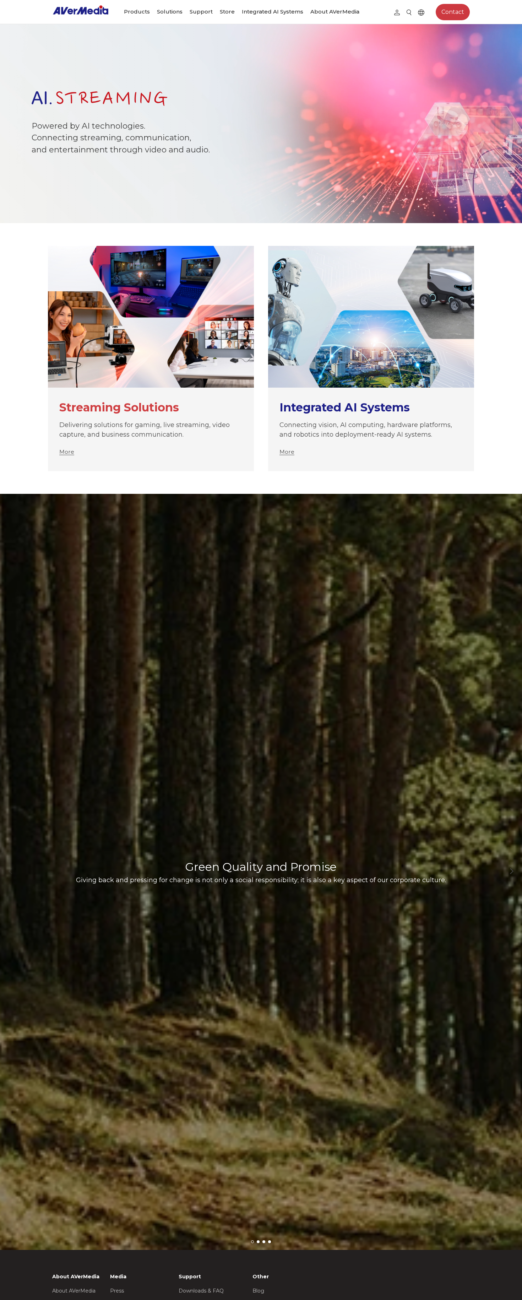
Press (117, 1291)
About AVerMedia (334, 11)
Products (137, 11)
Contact (452, 12)
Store (227, 11)
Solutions (170, 11)
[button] (511, 871)
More (66, 451)
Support (201, 11)
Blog (258, 1291)
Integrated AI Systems (272, 11)
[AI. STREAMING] (261, 123)
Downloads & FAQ (201, 1291)
